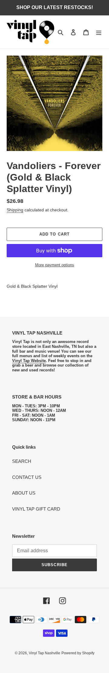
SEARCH (21, 461)
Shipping (15, 209)
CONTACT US (26, 477)
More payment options (54, 265)
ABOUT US (23, 492)
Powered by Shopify (77, 653)
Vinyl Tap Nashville (44, 653)
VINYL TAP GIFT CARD (36, 508)
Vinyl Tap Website (29, 360)
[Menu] (98, 32)
